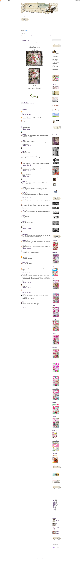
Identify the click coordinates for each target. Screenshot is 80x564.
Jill (22, 203)
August (54, 505)
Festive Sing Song (57, 520)
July (54, 506)
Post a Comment (24, 307)
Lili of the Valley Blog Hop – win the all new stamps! (57, 532)
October (54, 503)
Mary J (23, 245)
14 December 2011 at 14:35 (26, 287)
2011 (54, 500)
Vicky (23, 140)
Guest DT (32, 35)
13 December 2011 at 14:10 (26, 197)
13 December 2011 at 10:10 (26, 160)
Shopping (48, 35)
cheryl (23, 199)
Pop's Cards (24, 116)
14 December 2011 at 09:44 (26, 272)
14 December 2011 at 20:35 (26, 292)
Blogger (42, 558)
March (54, 510)
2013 (54, 498)
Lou (23, 294)
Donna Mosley (24, 234)
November (54, 502)
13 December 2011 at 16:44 (26, 208)
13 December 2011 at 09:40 (26, 124)
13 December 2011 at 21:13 (26, 248)
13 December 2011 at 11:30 (26, 165)
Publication (39, 35)
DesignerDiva (24, 240)
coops (23, 267)
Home (22, 35)
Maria (23, 215)
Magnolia (32, 103)
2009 (54, 515)
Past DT (29, 35)
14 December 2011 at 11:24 (26, 282)
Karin (23, 301)
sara (23, 125)
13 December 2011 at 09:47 (26, 145)
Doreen (23, 151)
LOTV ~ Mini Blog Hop (57, 524)
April (54, 509)
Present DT (25, 35)
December (54, 501)
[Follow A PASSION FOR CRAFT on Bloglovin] (23, 33)
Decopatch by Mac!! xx (55, 177)
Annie (23, 187)
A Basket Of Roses (57, 528)
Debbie (23, 161)
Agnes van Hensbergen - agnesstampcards (28, 156)
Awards (51, 35)
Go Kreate (24, 103)
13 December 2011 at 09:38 (26, 118)
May (54, 508)
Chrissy (23, 134)
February (54, 511)
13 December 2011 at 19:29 (26, 228)
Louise (23, 221)
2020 (54, 490)
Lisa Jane (23, 181)
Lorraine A (24, 274)
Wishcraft (23, 210)
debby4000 (24, 262)
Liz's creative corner (25, 225)
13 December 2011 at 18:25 (26, 219)
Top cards (36, 35)
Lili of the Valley (28, 103)
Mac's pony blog (55, 182)
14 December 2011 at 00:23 (26, 254)
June (54, 507)
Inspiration (44, 35)
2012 (54, 499)
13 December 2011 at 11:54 (26, 176)
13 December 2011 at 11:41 (26, 170)
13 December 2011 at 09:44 (26, 129)
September (55, 504)
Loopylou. (24, 192)
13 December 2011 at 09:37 (26, 114)
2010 (54, 514)
